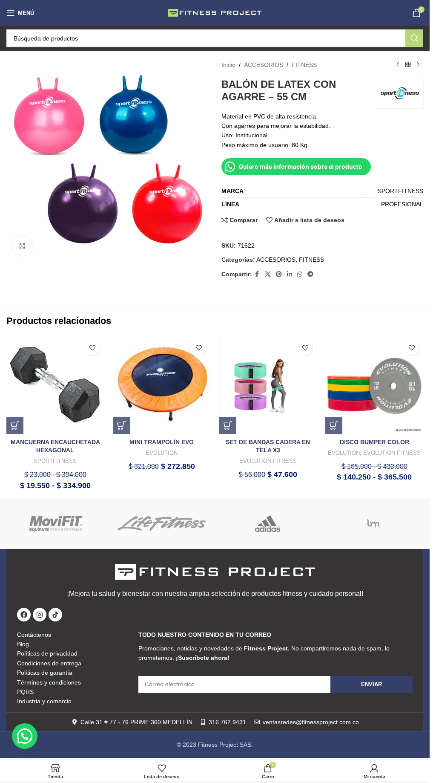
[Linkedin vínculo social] (289, 274)
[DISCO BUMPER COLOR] (374, 385)
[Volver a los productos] (408, 65)
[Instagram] (39, 614)
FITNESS (304, 64)
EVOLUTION (162, 453)
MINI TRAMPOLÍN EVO (161, 442)
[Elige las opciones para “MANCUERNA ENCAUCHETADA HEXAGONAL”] (14, 425)
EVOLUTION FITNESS (268, 461)
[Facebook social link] (257, 274)
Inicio (228, 64)
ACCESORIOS (263, 64)
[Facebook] (24, 614)
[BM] (373, 523)
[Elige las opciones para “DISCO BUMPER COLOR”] (333, 425)
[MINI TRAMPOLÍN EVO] (162, 385)
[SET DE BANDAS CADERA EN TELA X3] (268, 385)
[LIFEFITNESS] (162, 523)
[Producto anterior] (398, 65)
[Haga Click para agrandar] (22, 246)
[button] (121, 425)
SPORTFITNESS (55, 461)
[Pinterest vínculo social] (278, 274)
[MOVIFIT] (56, 523)
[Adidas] (267, 523)
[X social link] (267, 274)
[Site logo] (215, 12)
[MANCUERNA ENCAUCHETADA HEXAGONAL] (55, 385)
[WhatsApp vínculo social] (300, 274)
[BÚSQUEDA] (414, 38)
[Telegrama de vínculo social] (310, 274)
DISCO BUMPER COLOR (374, 442)
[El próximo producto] (418, 65)
